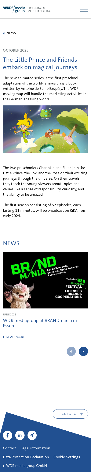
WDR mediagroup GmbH (26, 466)
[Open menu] (84, 9)
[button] (83, 351)
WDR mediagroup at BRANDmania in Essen (40, 324)
